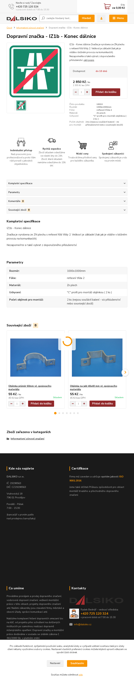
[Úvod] (22, 18)
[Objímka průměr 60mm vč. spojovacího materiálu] (35, 357)
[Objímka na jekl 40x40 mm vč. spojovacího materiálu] (97, 357)
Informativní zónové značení (30, 27)
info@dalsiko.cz (82, 624)
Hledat (86, 18)
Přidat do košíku (106, 92)
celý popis (89, 60)
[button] (55, 413)
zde (81, 674)
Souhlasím (77, 663)
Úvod (9, 27)
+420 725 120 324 (27, 6)
